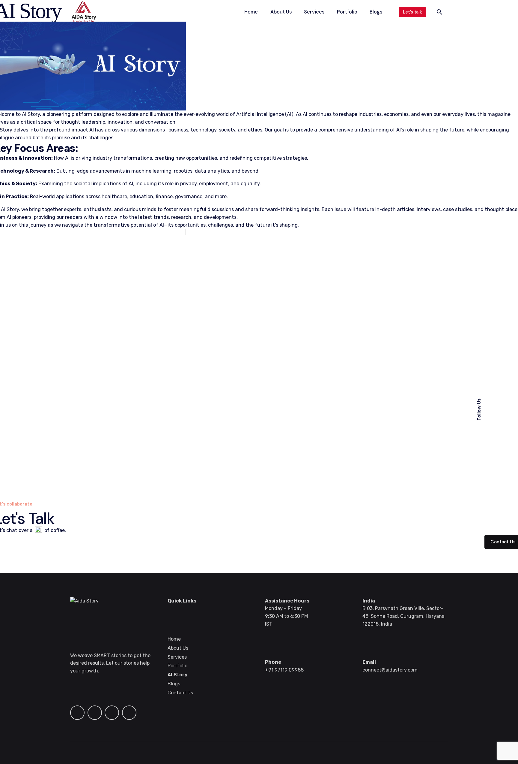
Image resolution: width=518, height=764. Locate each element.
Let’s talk (412, 12)
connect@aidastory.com (390, 670)
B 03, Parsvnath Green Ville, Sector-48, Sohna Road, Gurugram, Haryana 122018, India (403, 616)
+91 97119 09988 (284, 670)
